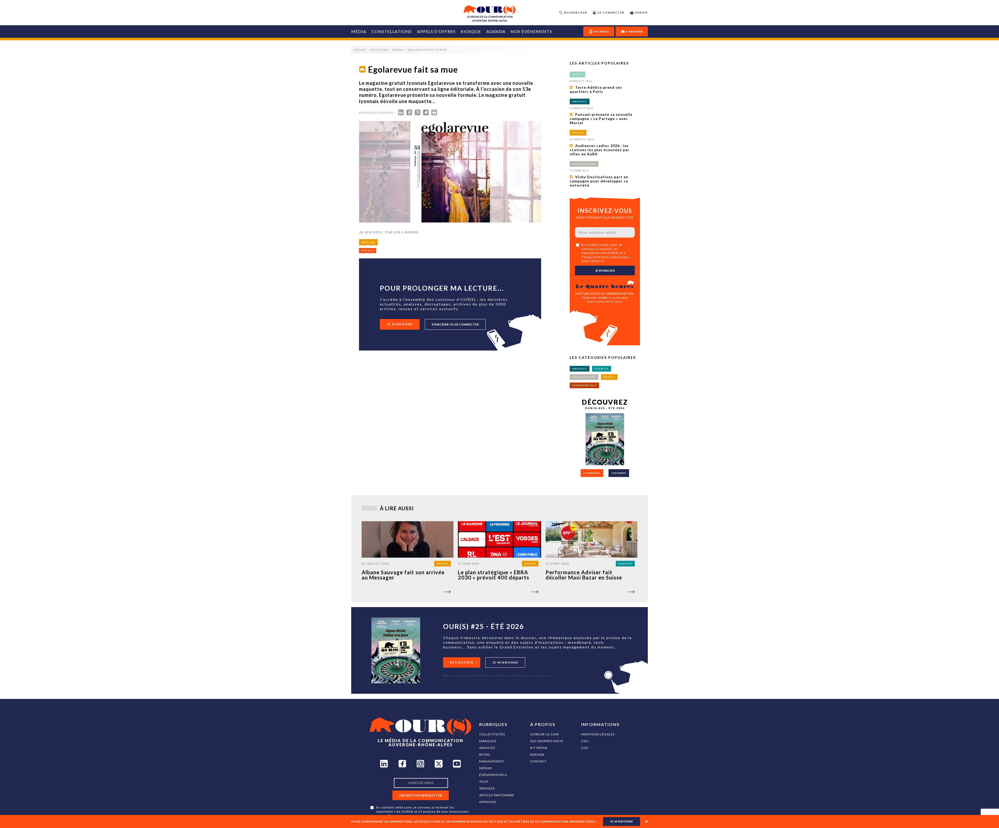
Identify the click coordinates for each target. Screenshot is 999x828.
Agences (487, 748)
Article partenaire (496, 795)
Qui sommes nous (546, 741)
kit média (601, 31)
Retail (484, 754)
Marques (487, 741)
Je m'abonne (400, 324)
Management (491, 761)
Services (487, 788)
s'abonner (634, 31)
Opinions (487, 802)
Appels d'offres (436, 31)
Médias (485, 768)
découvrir (461, 662)
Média (358, 31)
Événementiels (493, 775)
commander (592, 473)
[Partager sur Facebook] (409, 113)
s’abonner (618, 473)
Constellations (392, 31)
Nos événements (531, 31)
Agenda (495, 31)
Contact (538, 761)
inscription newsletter (420, 795)
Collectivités (492, 734)
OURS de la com (544, 734)
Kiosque (471, 31)
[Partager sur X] (417, 113)
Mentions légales (598, 734)
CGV (584, 748)
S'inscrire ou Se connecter (455, 324)
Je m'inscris (605, 270)
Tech (483, 782)
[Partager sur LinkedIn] (401, 113)
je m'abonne (621, 821)
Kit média (538, 748)
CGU (585, 741)
